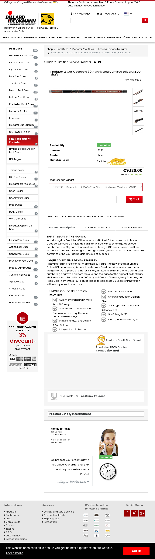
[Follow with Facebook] (127, 513)
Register (11, 2)
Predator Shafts (23, 111)
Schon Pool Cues (23, 254)
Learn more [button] (14, 553)
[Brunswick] (96, 515)
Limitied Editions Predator (23, 141)
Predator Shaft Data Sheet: (119, 345)
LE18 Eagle (15, 159)
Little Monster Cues (23, 303)
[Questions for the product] (100, 62)
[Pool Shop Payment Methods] (22, 361)
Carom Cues (23, 296)
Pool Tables (56, 37)
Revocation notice (94, 5)
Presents (137, 37)
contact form (56, 442)
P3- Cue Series (23, 177)
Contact (119, 2)
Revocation (50, 522)
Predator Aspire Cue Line (23, 228)
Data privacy (75, 5)
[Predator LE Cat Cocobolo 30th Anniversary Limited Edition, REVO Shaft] (87, 92)
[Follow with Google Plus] (142, 513)
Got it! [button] (136, 551)
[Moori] (85, 530)
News (6, 37)
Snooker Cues (17, 288)
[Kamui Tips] (85, 525)
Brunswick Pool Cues (23, 261)
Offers (148, 37)
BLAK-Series (23, 212)
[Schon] (85, 535)
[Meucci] (107, 525)
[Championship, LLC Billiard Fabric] (107, 515)
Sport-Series (16, 191)
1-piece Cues (23, 282)
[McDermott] (96, 525)
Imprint (129, 2)
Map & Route (106, 2)
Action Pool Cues (23, 247)
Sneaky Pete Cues (19, 198)
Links (95, 2)
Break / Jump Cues (23, 268)
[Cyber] (85, 520)
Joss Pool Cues (23, 84)
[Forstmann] (96, 520)
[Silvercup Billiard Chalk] (96, 535)
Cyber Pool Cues (23, 70)
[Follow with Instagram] (134, 513)
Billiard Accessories (35, 37)
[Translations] (127, 13)
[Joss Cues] (107, 520)
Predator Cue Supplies (23, 125)
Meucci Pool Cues (23, 91)
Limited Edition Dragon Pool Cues (22, 150)
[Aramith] (85, 515)
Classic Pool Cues (23, 63)
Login (22, 2)
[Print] (96, 62)
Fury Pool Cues (23, 77)
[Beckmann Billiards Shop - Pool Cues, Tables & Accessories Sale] (33, 18)
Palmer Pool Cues (23, 98)
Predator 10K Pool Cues (23, 184)
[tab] (97, 228)
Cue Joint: (82, 396)
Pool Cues (16, 37)
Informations (13, 505)
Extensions (23, 118)
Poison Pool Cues (23, 240)
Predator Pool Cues (23, 105)
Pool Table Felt (73, 37)
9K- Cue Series (17, 218)
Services (48, 505)
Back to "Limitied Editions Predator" (69, 62)
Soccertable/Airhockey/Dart (113, 37)
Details (23, 368)
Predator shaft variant (61, 180)
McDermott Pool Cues (23, 56)
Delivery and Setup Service (58, 511)
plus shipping (137, 175)
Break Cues (23, 205)
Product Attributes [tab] (132, 227)
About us (73, 2)
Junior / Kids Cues (23, 275)
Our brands (85, 2)
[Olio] (96, 530)
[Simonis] (107, 535)
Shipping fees (51, 518)
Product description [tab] (62, 227)
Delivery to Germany (41, 2)
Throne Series (23, 170)
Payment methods (54, 515)
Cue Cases (89, 37)
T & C (137, 2)
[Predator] (107, 530)
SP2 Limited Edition (23, 132)
